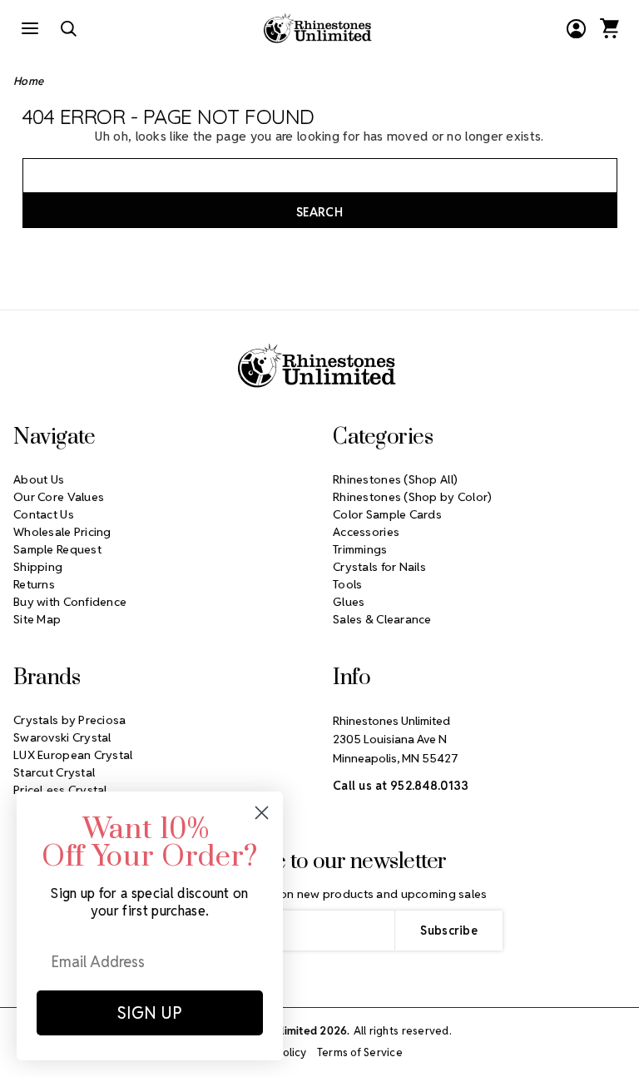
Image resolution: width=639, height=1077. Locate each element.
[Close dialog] (261, 812)
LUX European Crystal (73, 754)
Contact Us (43, 514)
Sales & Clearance (382, 619)
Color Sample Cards (387, 514)
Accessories (366, 531)
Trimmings (360, 549)
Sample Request (57, 549)
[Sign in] (575, 28)
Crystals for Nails (379, 566)
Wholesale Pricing (62, 531)
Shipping (37, 566)
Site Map (37, 619)
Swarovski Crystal (62, 737)
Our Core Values (58, 496)
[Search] (68, 28)
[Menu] (30, 28)
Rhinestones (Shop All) (395, 479)
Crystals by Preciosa (69, 719)
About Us (38, 479)
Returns (34, 584)
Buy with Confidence (69, 601)
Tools (347, 584)
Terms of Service (360, 1052)
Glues (348, 601)
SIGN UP (149, 1013)
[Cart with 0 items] (609, 28)
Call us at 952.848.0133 (400, 785)
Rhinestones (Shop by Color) (413, 496)
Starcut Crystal (54, 772)
